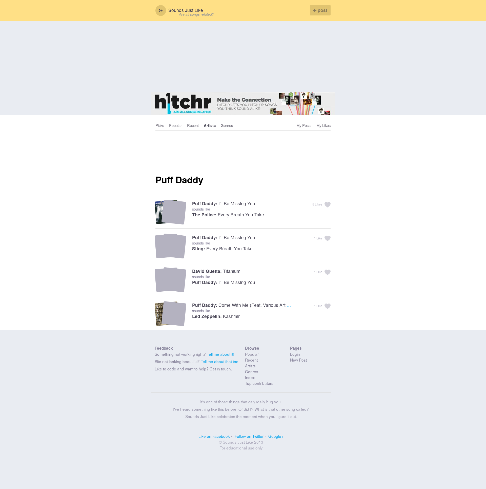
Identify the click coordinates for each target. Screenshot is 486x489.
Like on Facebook (214, 436)
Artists (210, 125)
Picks (159, 125)
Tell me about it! (220, 354)
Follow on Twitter (249, 436)
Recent (193, 125)
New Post (298, 360)
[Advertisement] (243, 56)
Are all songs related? (196, 14)
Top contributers (259, 383)
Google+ (276, 436)
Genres (227, 125)
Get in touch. (221, 368)
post (321, 10)
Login (295, 354)
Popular (175, 125)
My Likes (323, 125)
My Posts (303, 125)
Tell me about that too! (220, 361)
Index (250, 377)
